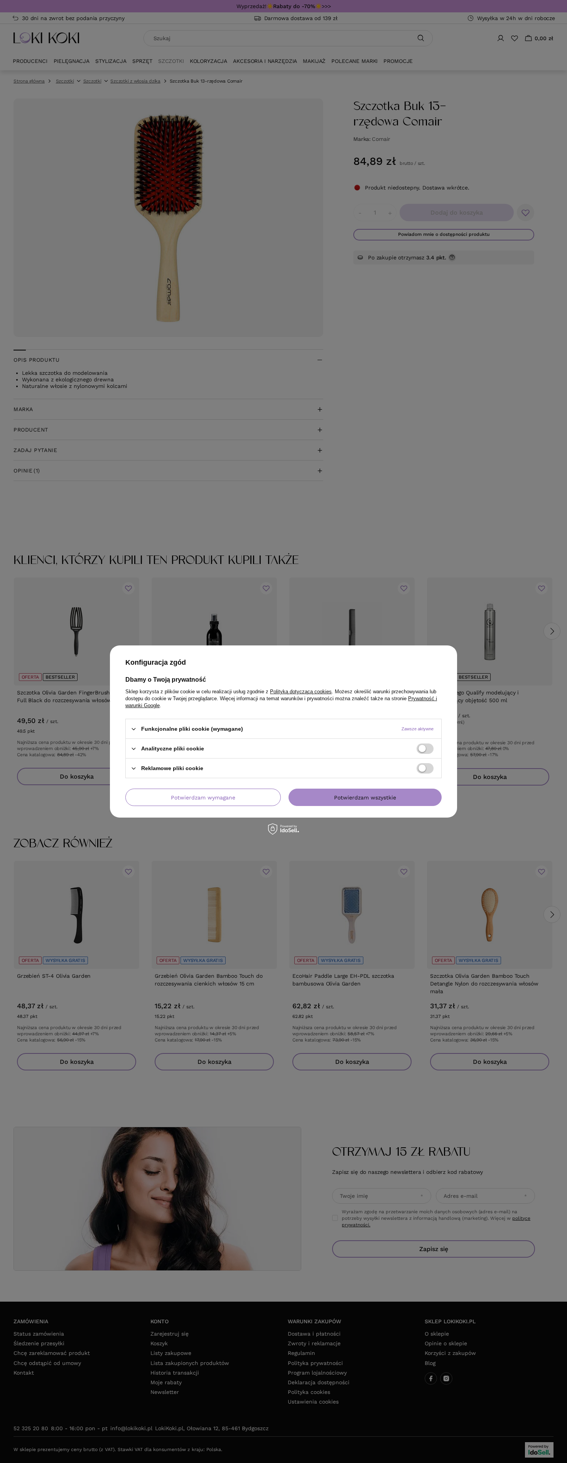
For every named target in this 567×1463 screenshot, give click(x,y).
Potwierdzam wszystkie (365, 797)
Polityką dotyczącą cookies (301, 691)
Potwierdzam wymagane (203, 797)
